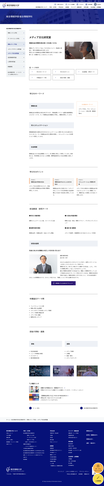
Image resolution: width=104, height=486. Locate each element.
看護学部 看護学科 (27, 444)
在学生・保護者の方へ (92, 435)
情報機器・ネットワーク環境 (12, 441)
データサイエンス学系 (13, 38)
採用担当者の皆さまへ (73, 437)
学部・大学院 (26, 431)
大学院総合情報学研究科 (28, 448)
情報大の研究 (71, 446)
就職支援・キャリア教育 (73, 433)
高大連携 (70, 463)
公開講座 (70, 458)
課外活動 (52, 439)
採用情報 (80, 474)
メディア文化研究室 (13, 53)
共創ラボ (25, 457)
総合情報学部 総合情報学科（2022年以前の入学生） (34, 452)
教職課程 (10, 66)
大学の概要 (8, 435)
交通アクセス (9, 444)
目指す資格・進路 (65, 78)
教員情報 (25, 459)
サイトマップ (61, 471)
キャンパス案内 (9, 439)
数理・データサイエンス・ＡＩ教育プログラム (32, 455)
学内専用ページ (53, 452)
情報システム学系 (12, 33)
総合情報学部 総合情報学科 (13, 28)
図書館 (51, 446)
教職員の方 (86, 474)
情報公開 (8, 437)
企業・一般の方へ (90, 443)
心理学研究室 (11, 62)
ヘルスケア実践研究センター (31, 446)
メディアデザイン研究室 (14, 49)
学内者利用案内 (53, 457)
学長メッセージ (9, 433)
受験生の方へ (89, 431)
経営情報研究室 (12, 57)
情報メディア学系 (12, 44)
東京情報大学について (12, 431)
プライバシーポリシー (84, 471)
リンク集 (52, 463)
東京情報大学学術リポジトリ (56, 450)
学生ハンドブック (53, 441)
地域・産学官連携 (72, 461)
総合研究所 (70, 443)
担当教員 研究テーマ (88, 72)
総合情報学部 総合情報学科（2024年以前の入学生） (34, 450)
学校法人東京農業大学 (72, 474)
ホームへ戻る (36, 408)
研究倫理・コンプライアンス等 (74, 450)
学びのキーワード (41, 72)
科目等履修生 (71, 465)
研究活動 (70, 441)
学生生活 (52, 431)
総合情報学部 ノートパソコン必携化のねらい (15, 73)
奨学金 (51, 437)
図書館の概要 (53, 461)
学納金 (51, 435)
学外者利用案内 (53, 459)
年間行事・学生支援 (54, 433)
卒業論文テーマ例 (41, 78)
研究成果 (70, 452)
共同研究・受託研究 (72, 448)
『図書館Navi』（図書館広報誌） (56, 465)
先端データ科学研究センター (31, 441)
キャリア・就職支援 (73, 431)
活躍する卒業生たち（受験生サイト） (52, 388)
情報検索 (52, 448)
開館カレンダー (53, 454)
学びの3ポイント (65, 72)
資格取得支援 (71, 435)
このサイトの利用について (72, 471)
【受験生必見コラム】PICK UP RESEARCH (54, 396)
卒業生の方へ (89, 439)
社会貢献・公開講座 (73, 456)
